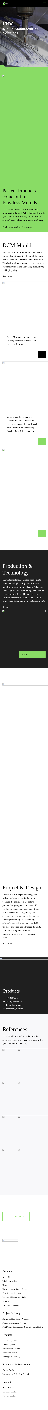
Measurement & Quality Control (15, 1374)
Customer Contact (9, 1392)
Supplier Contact (9, 1396)
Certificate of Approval (11, 1293)
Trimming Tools (9, 1344)
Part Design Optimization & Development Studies (22, 1327)
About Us (6, 1277)
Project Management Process (14, 1323)
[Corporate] (42, 354)
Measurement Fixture (11, 1348)
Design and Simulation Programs (15, 1319)
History (5, 1285)
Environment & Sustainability (14, 1289)
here (10, 227)
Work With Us (8, 1388)
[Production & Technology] (24, 634)
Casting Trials (8, 1370)
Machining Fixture (10, 1352)
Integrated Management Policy (14, 1297)
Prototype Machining (11, 1356)
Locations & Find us (10, 1305)
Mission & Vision (9, 1281)
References (6, 1301)
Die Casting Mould (10, 1340)
